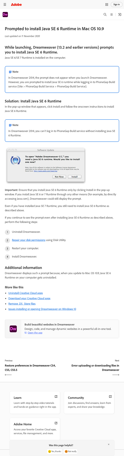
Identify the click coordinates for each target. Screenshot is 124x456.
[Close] (108, 444)
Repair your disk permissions (28, 240)
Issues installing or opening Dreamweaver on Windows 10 (42, 309)
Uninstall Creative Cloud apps (25, 293)
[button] (106, 4)
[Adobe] (16, 4)
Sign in (117, 4)
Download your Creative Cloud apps (29, 298)
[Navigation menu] (5, 4)
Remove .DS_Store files (22, 303)
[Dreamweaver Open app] (119, 14)
